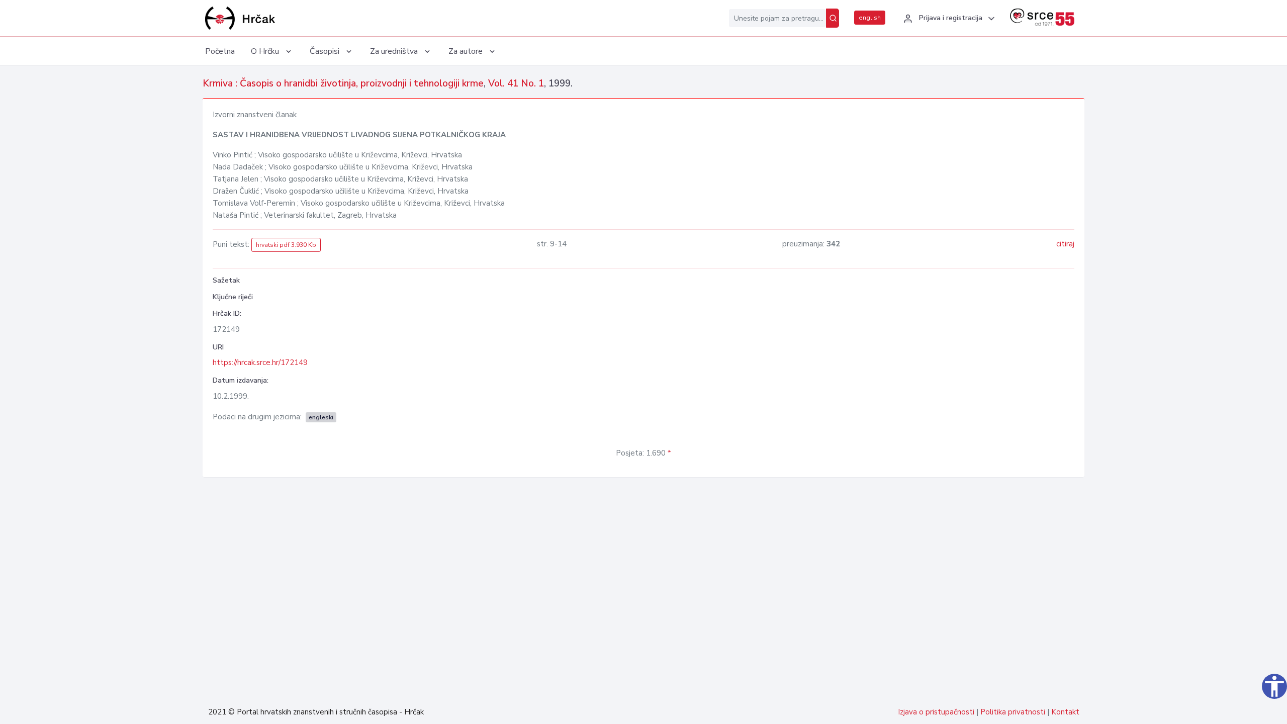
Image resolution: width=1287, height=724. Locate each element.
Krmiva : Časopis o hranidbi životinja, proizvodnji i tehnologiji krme (343, 83)
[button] (947, 19)
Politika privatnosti (1012, 712)
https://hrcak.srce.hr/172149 (260, 362)
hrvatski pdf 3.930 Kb (286, 245)
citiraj (1065, 244)
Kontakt (1065, 712)
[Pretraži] (832, 18)
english (870, 18)
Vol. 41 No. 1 (516, 83)
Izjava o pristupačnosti (936, 712)
